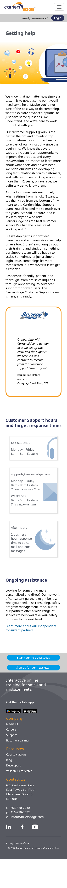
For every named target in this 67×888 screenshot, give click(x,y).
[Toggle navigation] (59, 7)
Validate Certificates (20, 796)
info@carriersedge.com (28, 842)
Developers (13, 791)
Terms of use (23, 869)
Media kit (12, 749)
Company (15, 744)
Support (11, 760)
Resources (15, 774)
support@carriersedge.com (32, 491)
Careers (11, 755)
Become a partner (18, 766)
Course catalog (16, 780)
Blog (9, 785)
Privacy (10, 869)
